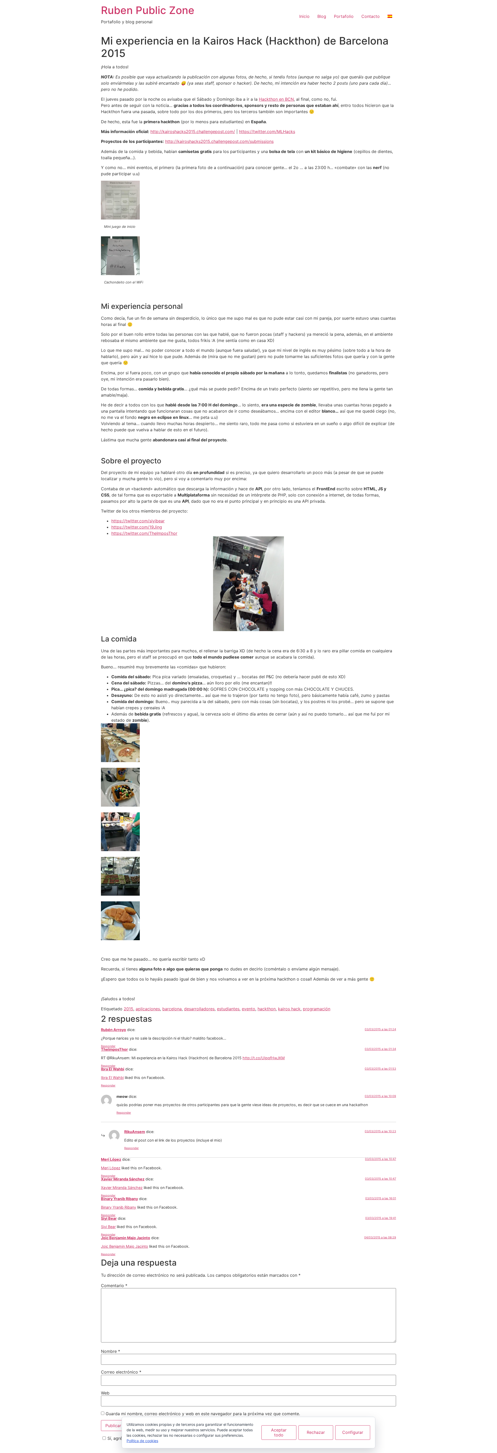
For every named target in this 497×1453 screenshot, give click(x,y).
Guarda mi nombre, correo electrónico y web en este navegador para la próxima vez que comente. (203, 1414)
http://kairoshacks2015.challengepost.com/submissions (219, 141)
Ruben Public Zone (147, 10)
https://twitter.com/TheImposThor (144, 533)
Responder (108, 1046)
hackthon (267, 1008)
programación (316, 1008)
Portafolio (344, 16)
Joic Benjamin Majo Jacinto (125, 1238)
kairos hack (289, 1008)
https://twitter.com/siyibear (138, 520)
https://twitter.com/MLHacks (267, 131)
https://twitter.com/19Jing (136, 527)
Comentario (114, 1285)
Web (105, 1393)
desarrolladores (199, 1008)
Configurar (352, 1432)
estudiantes (228, 1008)
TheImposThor (114, 1049)
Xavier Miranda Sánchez (122, 1179)
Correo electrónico (121, 1372)
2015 (128, 1008)
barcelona (172, 1008)
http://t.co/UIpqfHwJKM (264, 1058)
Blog (321, 16)
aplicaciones (148, 1008)
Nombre (110, 1351)
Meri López (111, 1159)
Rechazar (316, 1432)
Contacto (370, 16)
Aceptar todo (279, 1432)
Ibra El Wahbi (112, 1069)
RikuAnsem (134, 1131)
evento (248, 1008)
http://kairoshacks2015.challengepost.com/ (192, 131)
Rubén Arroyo (113, 1029)
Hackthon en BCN (276, 99)
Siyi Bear (109, 1218)
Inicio (304, 16)
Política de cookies (142, 1441)
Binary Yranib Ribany (119, 1198)
